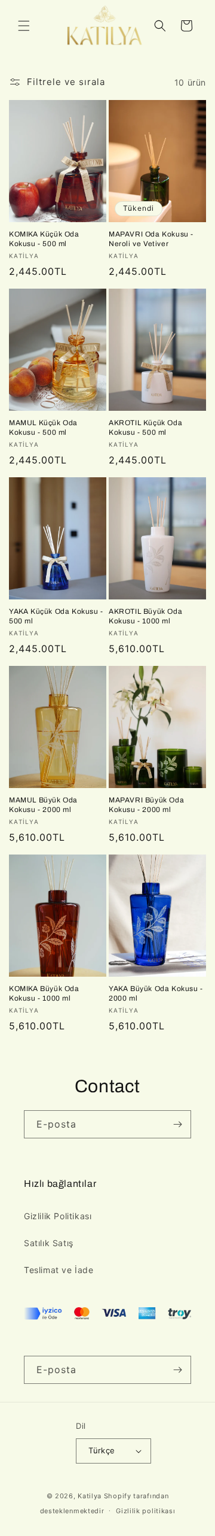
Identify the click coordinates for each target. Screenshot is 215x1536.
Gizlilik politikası (145, 1511)
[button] (24, 26)
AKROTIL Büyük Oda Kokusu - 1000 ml (145, 616)
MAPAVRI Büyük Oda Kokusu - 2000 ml (146, 805)
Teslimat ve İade (59, 1270)
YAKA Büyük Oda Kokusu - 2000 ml (156, 993)
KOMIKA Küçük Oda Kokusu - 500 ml (44, 239)
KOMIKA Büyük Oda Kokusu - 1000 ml (44, 993)
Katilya (90, 1496)
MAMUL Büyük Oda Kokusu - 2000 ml (43, 805)
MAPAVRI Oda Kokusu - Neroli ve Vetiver (151, 239)
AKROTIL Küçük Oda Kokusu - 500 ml (145, 428)
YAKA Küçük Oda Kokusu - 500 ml (56, 616)
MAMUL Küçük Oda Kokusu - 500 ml (43, 428)
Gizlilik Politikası (57, 1216)
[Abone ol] (177, 1124)
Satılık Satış (48, 1243)
